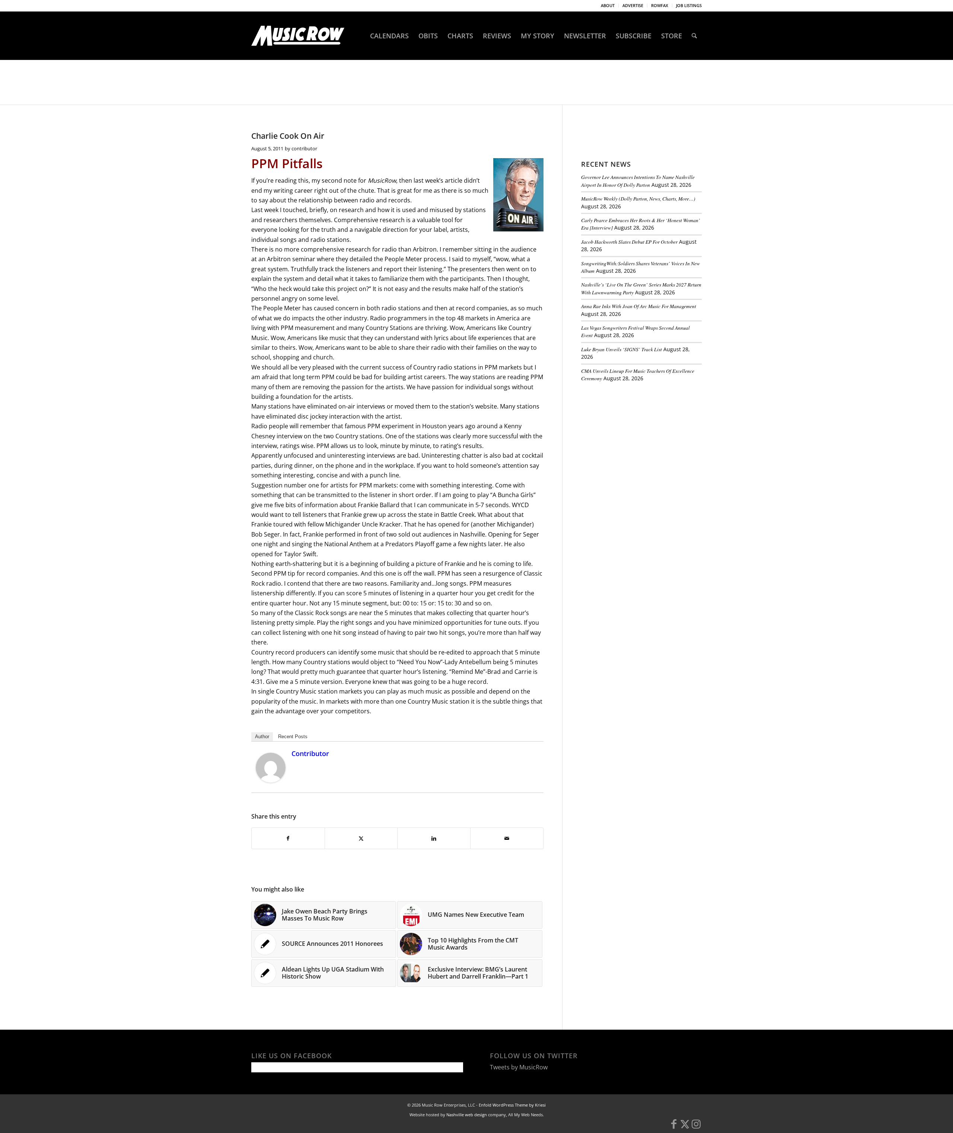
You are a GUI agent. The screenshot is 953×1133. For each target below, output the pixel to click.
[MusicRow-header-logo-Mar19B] (297, 36)
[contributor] (271, 780)
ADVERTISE (632, 5)
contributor (304, 148)
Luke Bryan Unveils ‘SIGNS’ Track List (621, 349)
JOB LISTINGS (689, 5)
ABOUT (608, 5)
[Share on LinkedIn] (434, 838)
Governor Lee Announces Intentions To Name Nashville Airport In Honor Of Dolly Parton (638, 180)
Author (262, 736)
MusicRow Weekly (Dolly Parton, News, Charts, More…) (638, 198)
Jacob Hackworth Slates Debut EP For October (629, 241)
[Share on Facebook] (288, 838)
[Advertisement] (637, 438)
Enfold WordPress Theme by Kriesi (512, 1105)
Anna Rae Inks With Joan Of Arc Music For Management (638, 306)
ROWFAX (659, 5)
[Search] (694, 36)
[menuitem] (608, 5)
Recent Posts (292, 736)
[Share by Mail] (507, 838)
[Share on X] (361, 838)
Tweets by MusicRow (519, 1067)
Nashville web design (466, 1114)
